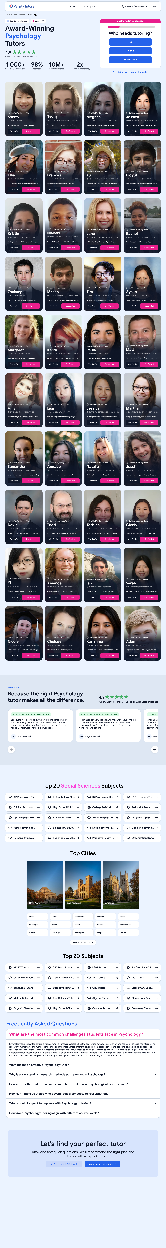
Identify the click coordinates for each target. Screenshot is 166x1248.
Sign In (154, 6)
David (13, 525)
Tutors (7, 15)
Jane (91, 233)
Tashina (93, 525)
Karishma (95, 641)
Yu (89, 175)
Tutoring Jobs (90, 6)
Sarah (131, 583)
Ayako (131, 292)
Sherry (13, 117)
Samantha (16, 467)
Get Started (30, 131)
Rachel (132, 233)
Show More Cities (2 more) (83, 942)
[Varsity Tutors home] (21, 6)
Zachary (15, 292)
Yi (9, 583)
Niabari (53, 233)
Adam (131, 641)
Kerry (52, 350)
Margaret (16, 350)
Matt (130, 349)
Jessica (132, 117)
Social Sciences (19, 15)
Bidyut (131, 175)
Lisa (50, 408)
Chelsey (54, 641)
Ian (89, 583)
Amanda (54, 583)
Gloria (131, 525)
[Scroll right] (154, 749)
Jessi (130, 467)
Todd (51, 525)
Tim (90, 292)
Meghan (94, 117)
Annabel (54, 467)
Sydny (52, 116)
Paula (91, 350)
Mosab (53, 292)
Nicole (13, 641)
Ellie (11, 175)
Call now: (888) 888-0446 (136, 6)
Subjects (74, 6)
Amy (12, 408)
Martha (132, 408)
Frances (54, 175)
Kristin (13, 233)
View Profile (14, 131)
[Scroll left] (11, 749)
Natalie (93, 467)
